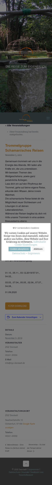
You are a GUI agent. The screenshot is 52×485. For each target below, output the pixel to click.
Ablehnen (38, 249)
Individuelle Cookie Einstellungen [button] (30, 243)
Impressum (34, 253)
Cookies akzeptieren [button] (19, 249)
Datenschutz (18, 253)
